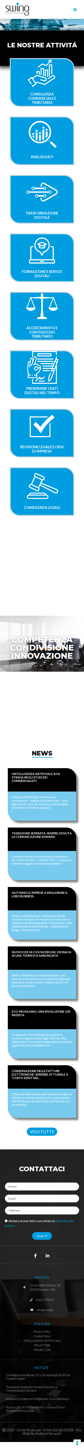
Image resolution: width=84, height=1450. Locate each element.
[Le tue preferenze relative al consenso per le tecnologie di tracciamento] (77, 1443)
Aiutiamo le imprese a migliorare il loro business (37, 1399)
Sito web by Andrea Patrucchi (52, 1432)
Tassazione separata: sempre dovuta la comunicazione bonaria (42, 834)
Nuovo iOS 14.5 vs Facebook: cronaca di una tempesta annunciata (41, 953)
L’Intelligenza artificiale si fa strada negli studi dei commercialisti (36, 777)
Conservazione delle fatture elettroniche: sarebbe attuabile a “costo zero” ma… (40, 1074)
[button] (75, 9)
